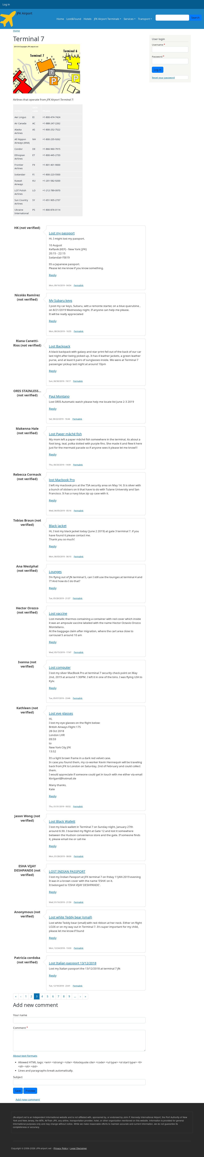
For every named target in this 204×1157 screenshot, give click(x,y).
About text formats (25, 1056)
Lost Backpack (59, 346)
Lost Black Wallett (62, 821)
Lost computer (60, 667)
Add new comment (28, 1099)
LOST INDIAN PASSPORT (67, 871)
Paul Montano (59, 396)
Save (18, 1091)
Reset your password (163, 77)
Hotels (87, 19)
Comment (19, 1028)
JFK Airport (24, 13)
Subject (17, 1077)
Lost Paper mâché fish (65, 434)
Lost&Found (73, 19)
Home (60, 19)
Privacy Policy (61, 1148)
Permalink (78, 285)
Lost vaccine (58, 613)
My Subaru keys (60, 300)
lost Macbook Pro (62, 480)
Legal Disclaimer (78, 1148)
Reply (52, 275)
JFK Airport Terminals (106, 19)
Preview (30, 1091)
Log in (6, 4)
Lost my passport (62, 233)
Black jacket (57, 526)
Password (157, 56)
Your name (20, 1015)
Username (157, 44)
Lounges (55, 572)
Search (195, 17)
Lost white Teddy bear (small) (70, 917)
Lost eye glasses (61, 713)
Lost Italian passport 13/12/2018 (72, 963)
